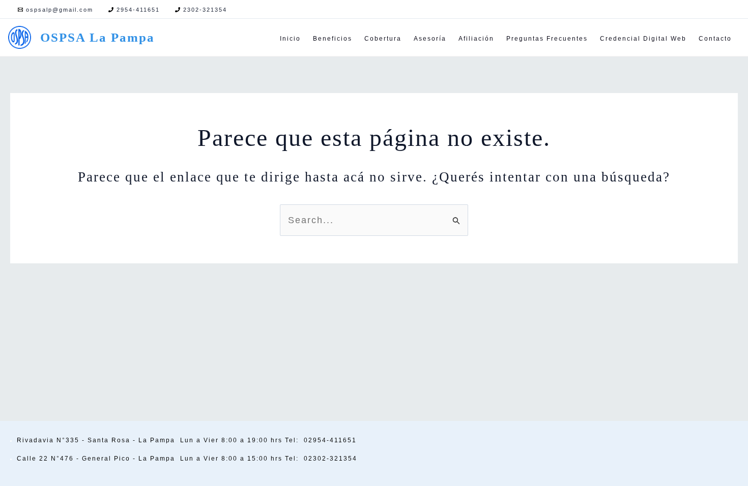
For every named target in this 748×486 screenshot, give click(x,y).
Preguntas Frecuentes (547, 38)
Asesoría (430, 38)
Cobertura (382, 38)
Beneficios (332, 38)
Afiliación (476, 38)
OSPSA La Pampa (97, 37)
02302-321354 (330, 458)
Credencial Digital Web (643, 38)
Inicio (290, 38)
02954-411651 (330, 440)
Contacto (715, 38)
